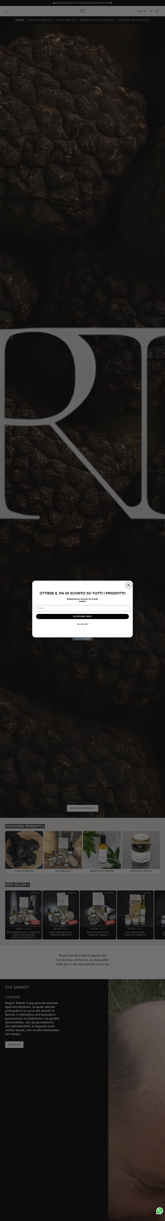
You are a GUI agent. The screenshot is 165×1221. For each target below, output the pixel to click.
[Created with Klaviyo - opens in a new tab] (82, 638)
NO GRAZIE (82, 624)
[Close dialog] (128, 585)
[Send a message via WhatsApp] (160, 1211)
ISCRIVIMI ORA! (82, 616)
